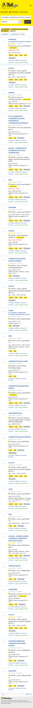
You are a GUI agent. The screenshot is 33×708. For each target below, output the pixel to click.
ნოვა (10, 180)
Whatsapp (13, 453)
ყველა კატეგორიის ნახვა (21, 62)
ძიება (28, 21)
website (11, 55)
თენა (10, 336)
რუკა (23, 34)
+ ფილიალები (12, 47)
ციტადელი (12, 40)
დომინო (11, 93)
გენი (10, 514)
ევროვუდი (12, 208)
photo (21, 55)
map (25, 55)
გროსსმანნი (12, 589)
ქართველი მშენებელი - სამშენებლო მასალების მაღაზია (17, 643)
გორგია (11, 231)
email (16, 55)
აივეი (10, 489)
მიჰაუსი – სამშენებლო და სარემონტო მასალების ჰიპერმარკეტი (17, 151)
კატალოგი (12, 671)
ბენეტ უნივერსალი (15, 413)
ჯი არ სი (11, 68)
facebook (12, 58)
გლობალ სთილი (14, 566)
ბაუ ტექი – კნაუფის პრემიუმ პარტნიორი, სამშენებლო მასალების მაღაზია (18, 539)
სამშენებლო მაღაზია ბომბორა (19, 437)
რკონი (10, 311)
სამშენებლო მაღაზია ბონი (18, 361)
